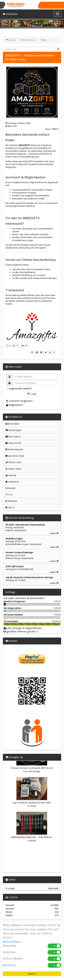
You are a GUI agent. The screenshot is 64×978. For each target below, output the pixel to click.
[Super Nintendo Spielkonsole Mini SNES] (32, 786)
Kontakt (11, 488)
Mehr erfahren (12, 941)
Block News (13, 423)
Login (33, 393)
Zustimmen (32, 973)
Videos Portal (14, 443)
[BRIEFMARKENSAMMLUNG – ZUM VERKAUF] (32, 821)
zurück (11, 40)
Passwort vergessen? (21, 400)
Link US (11, 507)
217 (17, 345)
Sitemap (12, 475)
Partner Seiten (15, 468)
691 (26, 345)
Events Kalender (15, 449)
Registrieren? (15, 404)
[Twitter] (46, 352)
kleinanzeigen (15, 430)
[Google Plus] (50, 352)
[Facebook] (41, 352)
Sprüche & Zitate (16, 455)
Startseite (11, 14)
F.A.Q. (10, 494)
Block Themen (28, 40)
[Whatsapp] (54, 352)
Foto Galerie (14, 436)
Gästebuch (13, 481)
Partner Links (14, 462)
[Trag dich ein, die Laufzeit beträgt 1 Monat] (32, 699)
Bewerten (12, 501)
